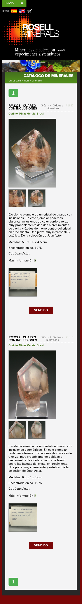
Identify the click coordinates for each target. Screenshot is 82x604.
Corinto (13, 113)
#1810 (69, 337)
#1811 (69, 105)
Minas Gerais (27, 113)
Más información (21, 260)
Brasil (40, 113)
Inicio (9, 3)
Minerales (36, 80)
